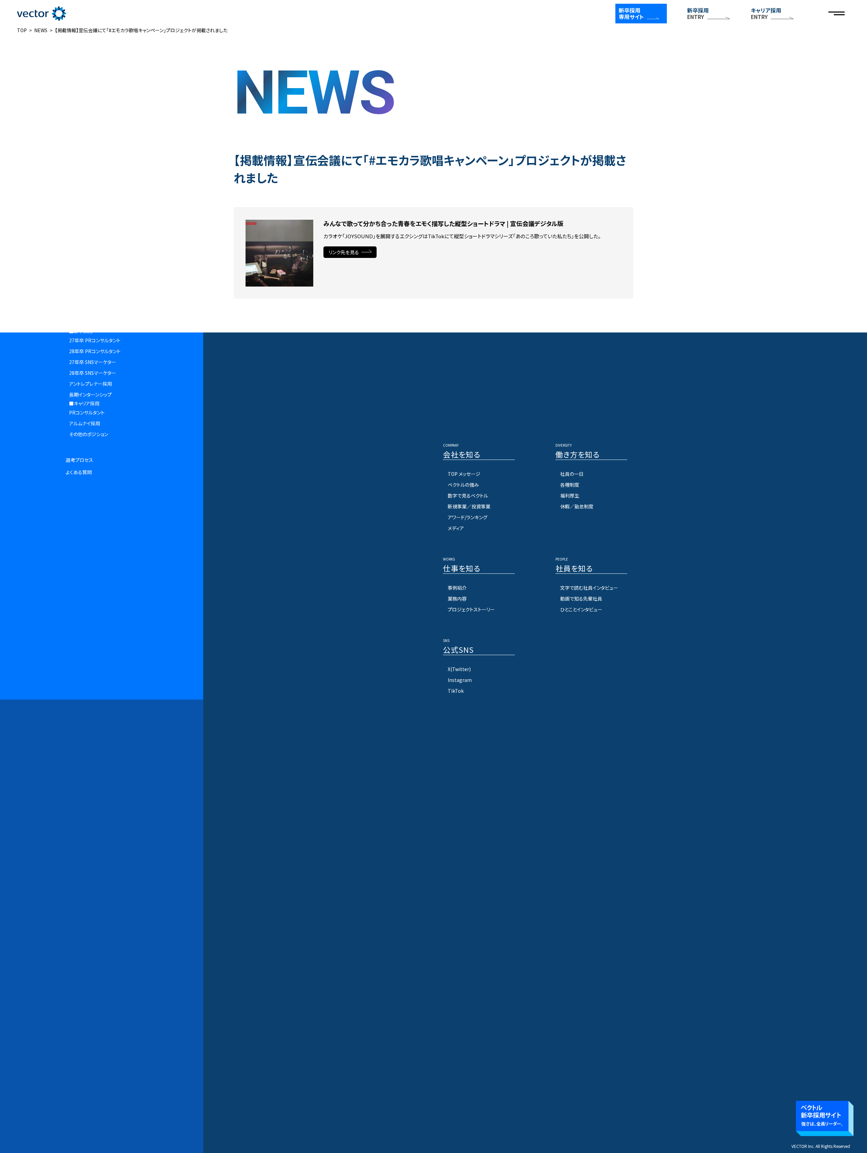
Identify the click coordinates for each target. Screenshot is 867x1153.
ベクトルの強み (463, 484)
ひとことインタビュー (581, 609)
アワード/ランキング (467, 517)
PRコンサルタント (87, 412)
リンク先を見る (344, 252)
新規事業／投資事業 (469, 506)
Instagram (460, 679)
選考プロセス (79, 460)
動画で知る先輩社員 (581, 598)
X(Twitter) (459, 669)
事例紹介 (457, 587)
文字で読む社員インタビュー (589, 587)
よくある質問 (79, 472)
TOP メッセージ (464, 473)
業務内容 (457, 598)
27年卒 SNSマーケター (92, 362)
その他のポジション (88, 434)
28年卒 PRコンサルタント (95, 351)
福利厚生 (569, 495)
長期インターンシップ (90, 394)
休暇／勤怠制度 (576, 506)
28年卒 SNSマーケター (92, 372)
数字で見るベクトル (468, 495)
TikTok (456, 690)
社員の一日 (572, 473)
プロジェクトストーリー (471, 609)
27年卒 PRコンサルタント (95, 340)
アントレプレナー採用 (90, 383)
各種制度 (569, 484)
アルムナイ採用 (84, 423)
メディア (456, 528)
